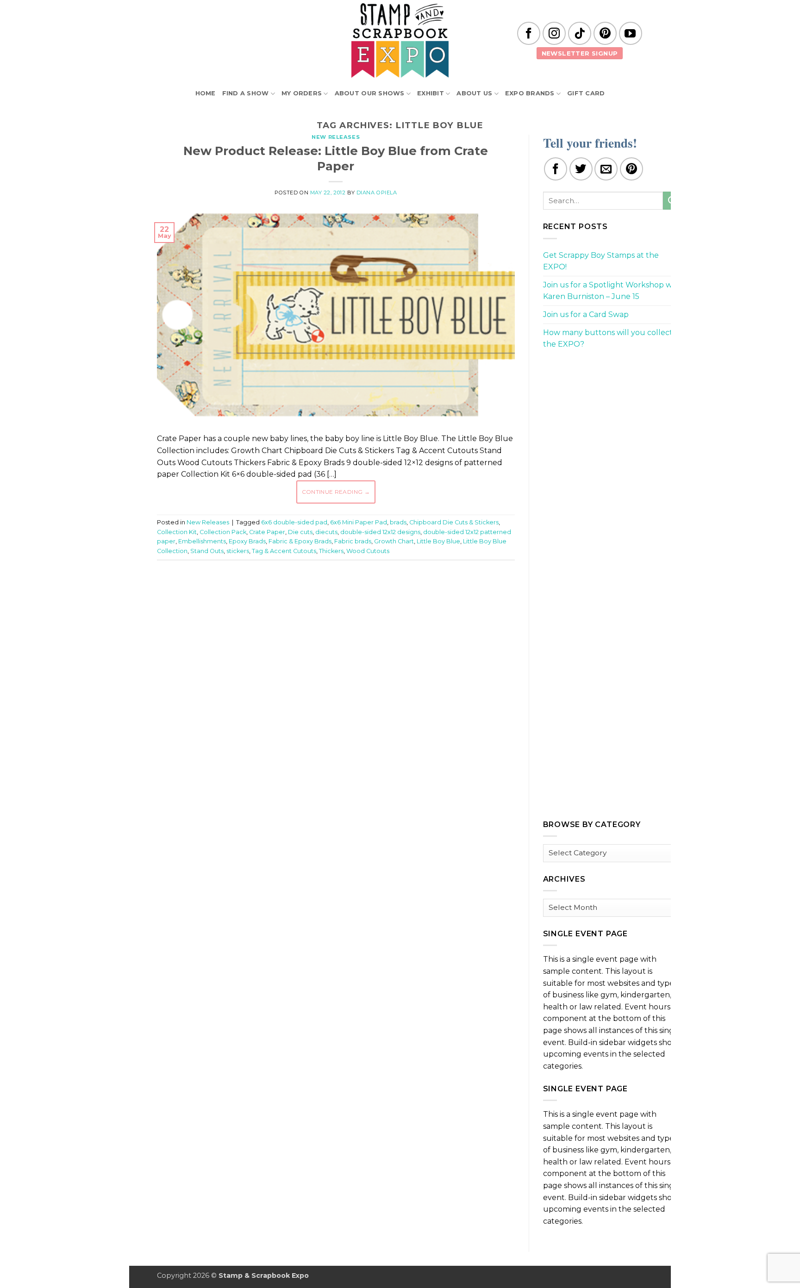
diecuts (326, 532)
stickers (237, 551)
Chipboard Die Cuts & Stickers (454, 522)
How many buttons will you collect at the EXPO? (612, 338)
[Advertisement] (335, 595)
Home (205, 93)
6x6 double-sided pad (294, 522)
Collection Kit (177, 532)
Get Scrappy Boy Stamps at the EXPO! (601, 261)
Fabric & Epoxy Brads (300, 541)
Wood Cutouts (367, 551)
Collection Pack (223, 532)
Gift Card (586, 93)
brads (398, 522)
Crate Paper (267, 532)
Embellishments (202, 541)
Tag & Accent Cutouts (284, 551)
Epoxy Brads (247, 541)
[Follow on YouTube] (630, 33)
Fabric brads (352, 541)
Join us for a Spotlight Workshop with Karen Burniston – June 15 (612, 290)
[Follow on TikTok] (579, 33)
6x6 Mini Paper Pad (358, 522)
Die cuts (300, 532)
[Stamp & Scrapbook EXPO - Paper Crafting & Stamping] (400, 40)
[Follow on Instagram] (554, 33)
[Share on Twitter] (581, 168)
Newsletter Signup (580, 53)
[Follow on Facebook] (528, 33)
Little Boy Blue (438, 541)
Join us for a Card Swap (586, 314)
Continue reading (336, 491)
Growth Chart (394, 541)
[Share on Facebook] (555, 168)
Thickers (331, 551)
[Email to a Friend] (606, 168)
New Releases (336, 137)
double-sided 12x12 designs (380, 532)
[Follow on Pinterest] (605, 33)
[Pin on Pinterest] (631, 168)
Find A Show (245, 93)
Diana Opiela (376, 192)
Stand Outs (207, 551)
